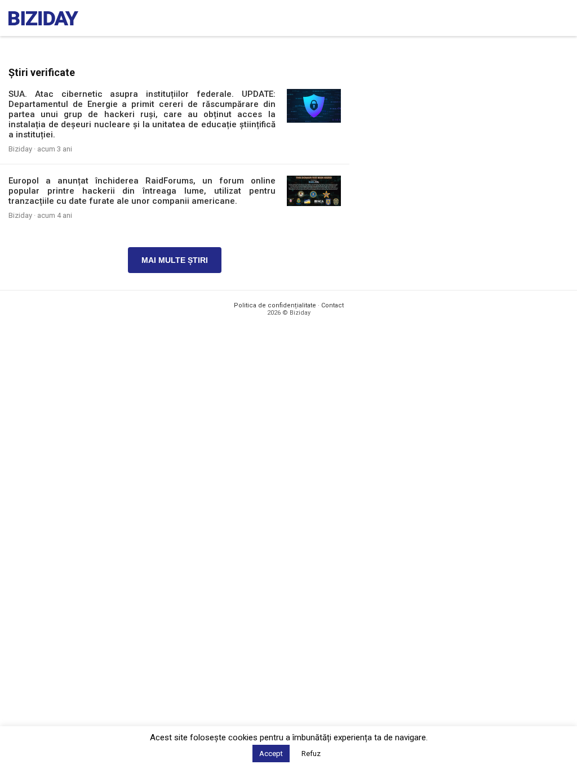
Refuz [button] (311, 753)
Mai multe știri (174, 260)
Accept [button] (271, 753)
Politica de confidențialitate (275, 305)
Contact (332, 305)
